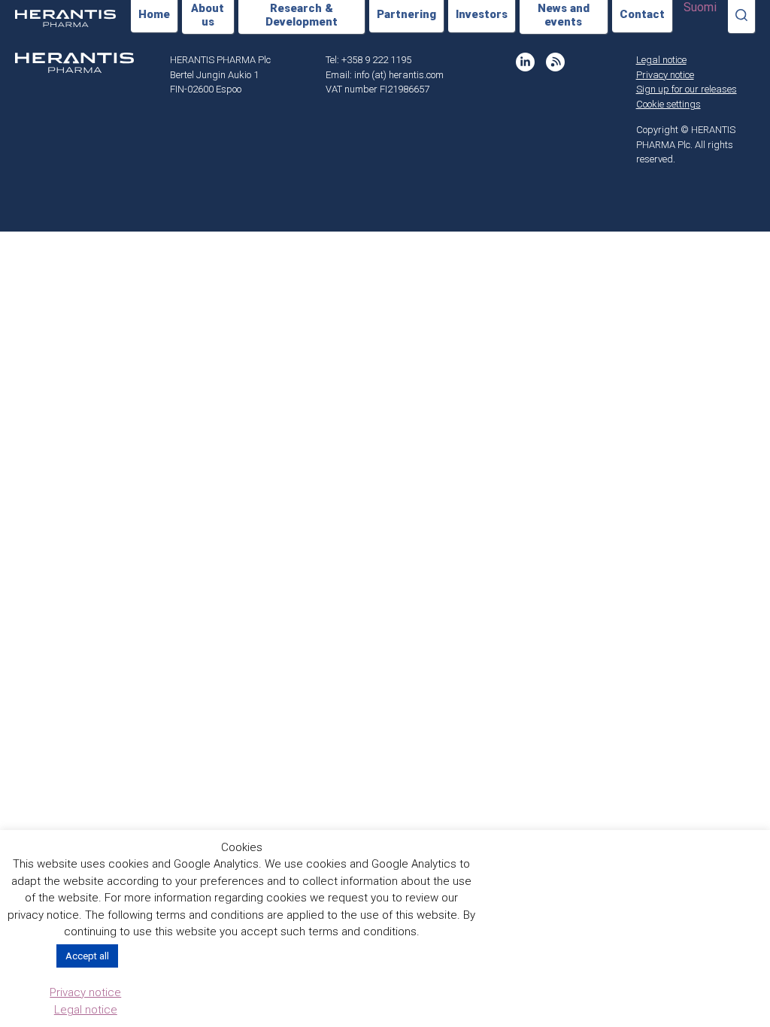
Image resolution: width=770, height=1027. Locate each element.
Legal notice (661, 59)
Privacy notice (665, 74)
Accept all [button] (87, 956)
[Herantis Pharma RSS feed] (555, 62)
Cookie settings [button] (668, 104)
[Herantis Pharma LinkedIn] (525, 62)
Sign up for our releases (686, 89)
